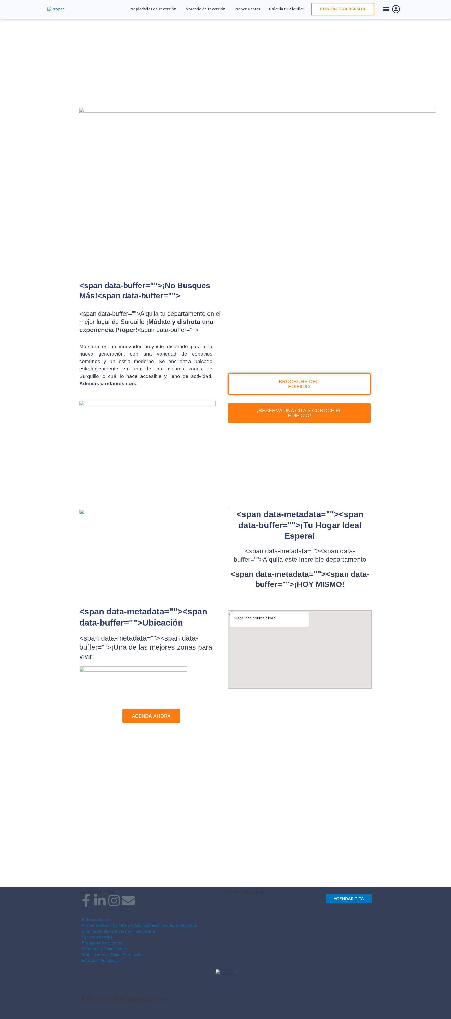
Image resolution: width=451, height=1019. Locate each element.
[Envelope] (128, 900)
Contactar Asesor (342, 9)
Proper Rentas (247, 9)
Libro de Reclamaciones (126, 999)
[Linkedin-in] (99, 900)
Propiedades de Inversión (152, 9)
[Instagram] (114, 900)
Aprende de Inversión (205, 9)
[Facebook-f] (85, 900)
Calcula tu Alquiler (286, 9)
